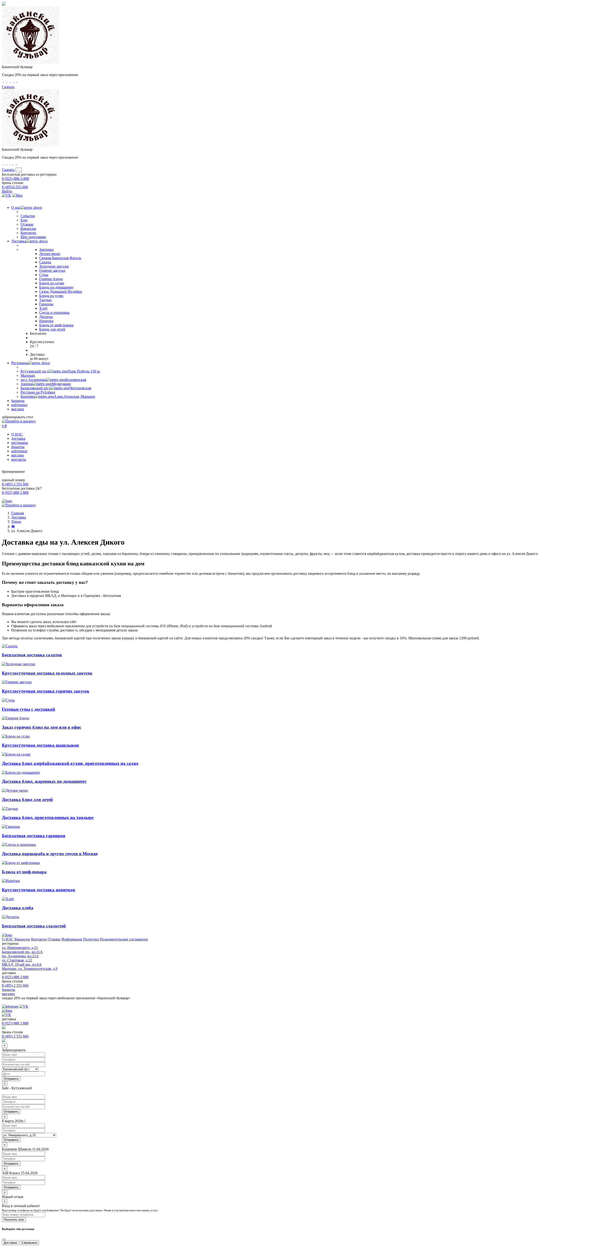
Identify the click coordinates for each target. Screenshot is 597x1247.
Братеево (58, 396)
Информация (71, 939)
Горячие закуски (52, 270)
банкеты (17, 401)
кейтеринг (19, 405)
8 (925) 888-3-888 (15, 179)
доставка (18, 438)
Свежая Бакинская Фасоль (60, 258)
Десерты (46, 317)
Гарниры (46, 304)
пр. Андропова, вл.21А (20, 956)
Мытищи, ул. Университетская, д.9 (29, 969)
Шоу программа (33, 237)
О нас (15, 207)
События (28, 216)
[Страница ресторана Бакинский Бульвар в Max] (17, 195)
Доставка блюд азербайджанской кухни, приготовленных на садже (70, 763)
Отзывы (27, 224)
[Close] (4, 1239)
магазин (17, 409)
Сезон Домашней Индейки (60, 291)
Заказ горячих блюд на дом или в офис (41, 727)
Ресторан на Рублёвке (38, 392)
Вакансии (28, 228)
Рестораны (19, 363)
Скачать (8, 87)
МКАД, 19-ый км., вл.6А (22, 964)
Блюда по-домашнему (56, 287)
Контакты (28, 233)
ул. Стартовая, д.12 (17, 960)
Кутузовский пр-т (60, 371)
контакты (18, 459)
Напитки (46, 321)
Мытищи (28, 375)
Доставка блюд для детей (27, 799)
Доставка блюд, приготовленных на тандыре (48, 817)
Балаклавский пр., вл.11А (22, 952)
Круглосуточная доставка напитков (38, 889)
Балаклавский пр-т (56, 388)
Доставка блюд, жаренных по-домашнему (44, 781)
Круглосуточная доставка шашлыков (40, 745)
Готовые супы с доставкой (28, 709)
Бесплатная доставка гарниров (33, 835)
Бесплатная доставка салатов (32, 654)
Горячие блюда (51, 279)
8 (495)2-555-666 (15, 187)
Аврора (46, 384)
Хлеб (43, 308)
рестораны (19, 443)
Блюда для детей (52, 329)
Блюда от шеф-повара (56, 325)
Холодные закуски (54, 266)
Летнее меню (49, 254)
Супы (43, 275)
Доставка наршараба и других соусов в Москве (50, 853)
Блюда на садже (51, 283)
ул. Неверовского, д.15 (20, 948)
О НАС (17, 434)
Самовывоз (29, 1242)
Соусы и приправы (54, 312)
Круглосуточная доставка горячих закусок (45, 691)
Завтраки (46, 249)
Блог (24, 220)
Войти (7, 191)
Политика (91, 939)
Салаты (45, 262)
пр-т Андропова (53, 380)
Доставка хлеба (17, 907)
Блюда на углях (51, 296)
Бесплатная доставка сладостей (34, 925)
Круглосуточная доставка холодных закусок (47, 673)
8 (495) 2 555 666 (15, 484)
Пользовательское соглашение (124, 939)
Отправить (11, 1111)
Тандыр (45, 300)
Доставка (18, 241)
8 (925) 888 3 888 (15, 493)
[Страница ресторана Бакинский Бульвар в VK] (6, 195)
